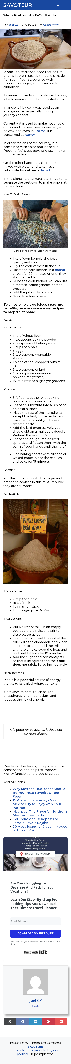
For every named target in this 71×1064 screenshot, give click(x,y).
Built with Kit (35, 952)
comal (60, 270)
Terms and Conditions (46, 1042)
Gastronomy (51, 24)
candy (30, 135)
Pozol (45, 170)
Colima (40, 131)
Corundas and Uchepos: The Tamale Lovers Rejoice (36, 821)
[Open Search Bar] (58, 5)
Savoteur (17, 5)
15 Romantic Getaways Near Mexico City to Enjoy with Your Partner (37, 804)
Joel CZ (13, 24)
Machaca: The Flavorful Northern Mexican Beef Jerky (40, 813)
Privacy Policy (19, 1042)
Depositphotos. (41, 1054)
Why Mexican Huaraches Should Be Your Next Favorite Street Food (39, 792)
